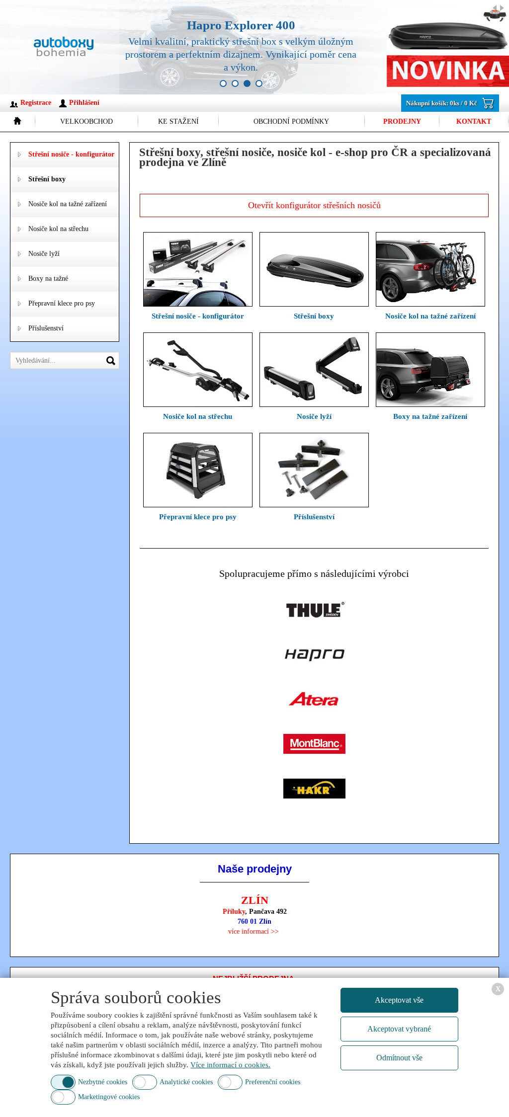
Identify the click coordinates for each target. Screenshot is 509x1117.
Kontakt (473, 121)
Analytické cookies (186, 1082)
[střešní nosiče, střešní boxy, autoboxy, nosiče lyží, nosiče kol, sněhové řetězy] (64, 47)
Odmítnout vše (399, 1057)
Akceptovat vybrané (399, 1029)
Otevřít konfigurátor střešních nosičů (314, 205)
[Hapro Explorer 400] (305, 47)
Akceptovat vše (399, 1000)
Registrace (35, 102)
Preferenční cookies (272, 1082)
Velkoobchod (86, 121)
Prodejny (402, 121)
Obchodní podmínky (291, 121)
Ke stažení (178, 121)
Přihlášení (84, 102)
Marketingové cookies (109, 1097)
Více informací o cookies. (230, 1065)
